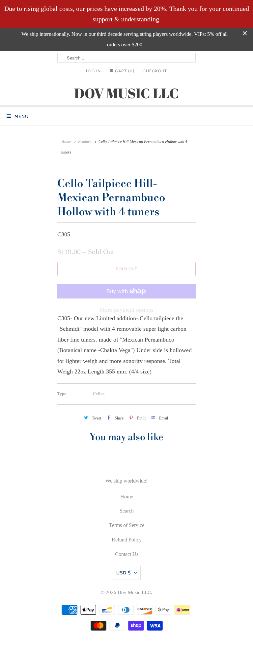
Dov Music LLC (134, 592)
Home (126, 496)
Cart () (124, 71)
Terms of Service (126, 525)
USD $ (123, 573)
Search (127, 511)
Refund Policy (127, 539)
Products (85, 141)
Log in (93, 71)
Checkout (155, 71)
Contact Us (126, 554)
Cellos (98, 393)
